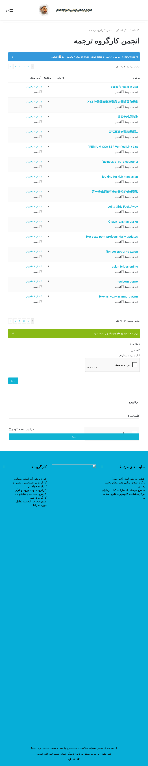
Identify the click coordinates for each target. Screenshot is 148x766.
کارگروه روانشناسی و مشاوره (30, 482)
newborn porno (127, 281)
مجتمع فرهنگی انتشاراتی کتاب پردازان (123, 490)
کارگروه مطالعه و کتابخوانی (31, 494)
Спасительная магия (123, 221)
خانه (134, 30)
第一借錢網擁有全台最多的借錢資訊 (115, 191)
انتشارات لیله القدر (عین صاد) (128, 478)
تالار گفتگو (122, 30)
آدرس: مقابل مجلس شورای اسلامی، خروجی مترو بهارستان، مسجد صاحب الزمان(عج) (74, 748)
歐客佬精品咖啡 (128, 116)
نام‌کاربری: (135, 344)
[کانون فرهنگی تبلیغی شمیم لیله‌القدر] (74, 10)
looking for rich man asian (120, 176)
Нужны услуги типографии (118, 296)
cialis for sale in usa (124, 86)
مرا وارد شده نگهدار (128, 356)
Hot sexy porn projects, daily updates (112, 236)
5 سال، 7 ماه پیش (34, 86)
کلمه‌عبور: (135, 350)
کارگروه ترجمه (38, 497)
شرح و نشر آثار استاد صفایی (30, 478)
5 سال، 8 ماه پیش (34, 176)
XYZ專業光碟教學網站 (123, 131)
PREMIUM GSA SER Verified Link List (113, 146)
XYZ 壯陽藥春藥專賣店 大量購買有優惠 (112, 101)
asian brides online (125, 266)
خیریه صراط (40, 505)
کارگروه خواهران (37, 486)
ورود (13, 380)
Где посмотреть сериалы (119, 161)
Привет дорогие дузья (122, 251)
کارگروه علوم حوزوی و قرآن (31, 490)
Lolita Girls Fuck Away (123, 206)
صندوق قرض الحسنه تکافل (31, 501)
